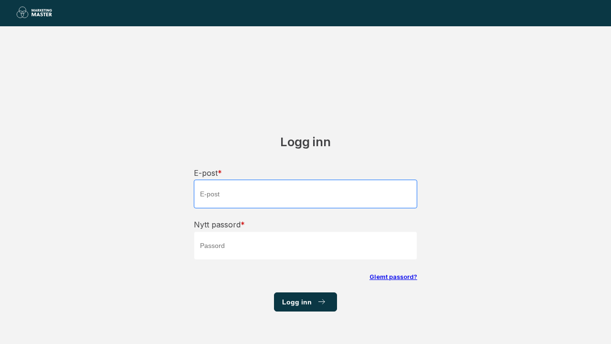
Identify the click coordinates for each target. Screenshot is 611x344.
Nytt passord (217, 224)
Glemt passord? (393, 276)
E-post (206, 173)
